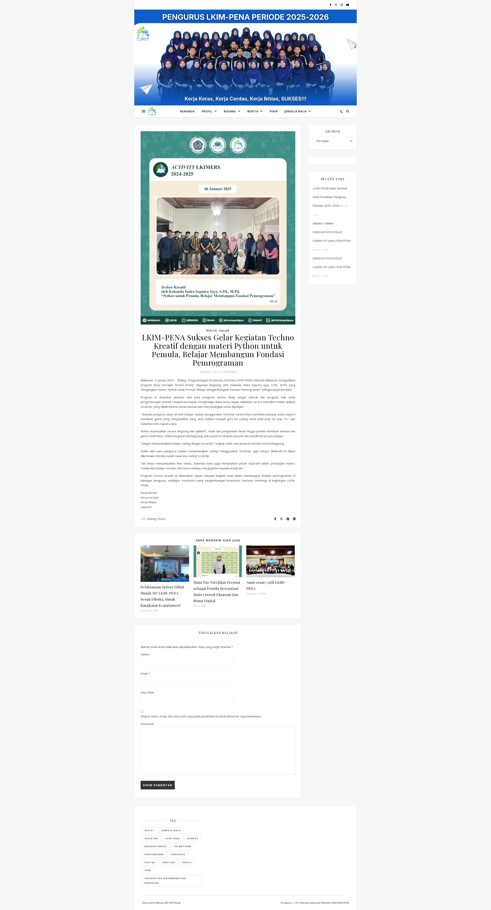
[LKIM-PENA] (152, 111)
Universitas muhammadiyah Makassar (165, 881)
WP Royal (174, 902)
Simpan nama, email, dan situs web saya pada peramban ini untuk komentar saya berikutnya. (201, 716)
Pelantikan (182, 846)
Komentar (147, 724)
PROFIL (207, 111)
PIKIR (274, 111)
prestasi (168, 862)
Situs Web (147, 692)
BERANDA (187, 111)
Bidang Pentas (156, 519)
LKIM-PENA (172, 838)
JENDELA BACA (295, 111)
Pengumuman (154, 854)
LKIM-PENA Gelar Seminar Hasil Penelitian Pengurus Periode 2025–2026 (330, 196)
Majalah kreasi (156, 846)
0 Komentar (228, 371)
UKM (148, 870)
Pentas (150, 862)
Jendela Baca (171, 830)
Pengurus (178, 854)
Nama (146, 654)
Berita (252, 111)
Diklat (149, 830)
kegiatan (151, 838)
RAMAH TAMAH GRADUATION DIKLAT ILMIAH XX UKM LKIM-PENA (331, 232)
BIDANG (230, 111)
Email (145, 673)
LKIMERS (192, 838)
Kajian (224, 330)
